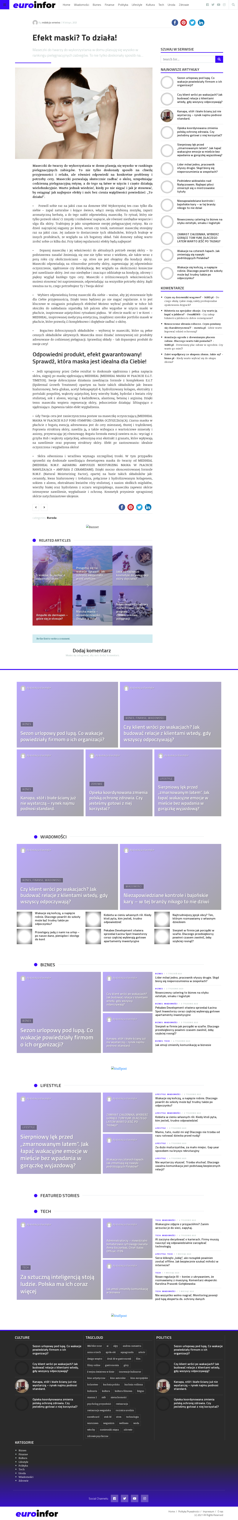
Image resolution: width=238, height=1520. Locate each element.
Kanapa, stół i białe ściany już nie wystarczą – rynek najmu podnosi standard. (199, 115)
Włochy (91, 1429)
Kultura (150, 4)
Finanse (109, 4)
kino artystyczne (96, 1378)
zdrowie (128, 1429)
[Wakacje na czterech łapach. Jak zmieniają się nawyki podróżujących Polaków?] (167, 255)
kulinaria (92, 1391)
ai (107, 1346)
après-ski (111, 1352)
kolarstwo (92, 1384)
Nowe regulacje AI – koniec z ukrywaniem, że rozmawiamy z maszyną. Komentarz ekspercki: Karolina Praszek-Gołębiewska (186, 1280)
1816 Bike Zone (94, 1346)
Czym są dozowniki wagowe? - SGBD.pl (188, 297)
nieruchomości (118, 1397)
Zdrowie (184, 4)
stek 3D (107, 1416)
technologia (132, 1416)
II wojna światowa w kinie (100, 1371)
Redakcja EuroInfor (40, 687)
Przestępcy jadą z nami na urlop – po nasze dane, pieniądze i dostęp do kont (57, 935)
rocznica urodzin (125, 1410)
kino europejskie (139, 1378)
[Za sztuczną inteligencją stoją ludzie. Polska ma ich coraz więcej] (59, 1259)
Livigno (140, 1391)
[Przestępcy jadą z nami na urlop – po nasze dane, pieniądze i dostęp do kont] (24, 936)
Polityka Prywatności (189, 1511)
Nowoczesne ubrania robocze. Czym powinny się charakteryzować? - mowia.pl (192, 325)
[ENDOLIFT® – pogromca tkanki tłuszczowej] (53, 606)
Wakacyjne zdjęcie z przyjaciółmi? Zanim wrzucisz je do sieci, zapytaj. (182, 1226)
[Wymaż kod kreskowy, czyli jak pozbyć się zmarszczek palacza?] (92, 566)
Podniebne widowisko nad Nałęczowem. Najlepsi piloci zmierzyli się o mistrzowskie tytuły (196, 186)
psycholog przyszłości (99, 1403)
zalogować (83, 655)
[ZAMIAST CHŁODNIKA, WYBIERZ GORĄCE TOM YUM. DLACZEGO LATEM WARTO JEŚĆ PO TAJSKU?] (167, 238)
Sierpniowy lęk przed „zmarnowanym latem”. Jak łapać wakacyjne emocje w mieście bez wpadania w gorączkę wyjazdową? (199, 149)
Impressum (208, 1511)
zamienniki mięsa (109, 1429)
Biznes (97, 4)
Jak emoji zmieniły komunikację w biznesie (183, 1045)
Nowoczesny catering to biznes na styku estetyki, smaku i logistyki (199, 221)
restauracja (122, 1403)
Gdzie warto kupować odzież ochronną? (193, 329)
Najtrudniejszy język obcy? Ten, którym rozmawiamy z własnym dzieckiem (194, 918)
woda (136, 1423)
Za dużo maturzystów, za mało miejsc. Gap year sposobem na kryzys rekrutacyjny (187, 1149)
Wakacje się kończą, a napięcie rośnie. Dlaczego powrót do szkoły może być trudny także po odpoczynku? (200, 272)
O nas (220, 1511)
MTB (104, 1397)
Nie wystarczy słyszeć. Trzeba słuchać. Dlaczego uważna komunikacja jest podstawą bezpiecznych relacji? (187, 1165)
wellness (123, 1423)
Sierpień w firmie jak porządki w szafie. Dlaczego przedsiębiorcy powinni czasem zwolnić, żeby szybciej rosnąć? (193, 935)
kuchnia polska (111, 1384)
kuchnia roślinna (133, 1384)
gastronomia (112, 1365)
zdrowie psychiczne (97, 1436)
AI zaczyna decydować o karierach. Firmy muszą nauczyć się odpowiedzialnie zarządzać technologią (187, 1243)
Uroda (171, 4)
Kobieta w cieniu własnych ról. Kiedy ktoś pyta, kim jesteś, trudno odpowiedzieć (127, 918)
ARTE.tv (141, 1352)
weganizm (108, 1423)
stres (118, 1416)
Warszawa (92, 1423)
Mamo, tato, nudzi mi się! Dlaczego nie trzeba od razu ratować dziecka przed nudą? (187, 1134)
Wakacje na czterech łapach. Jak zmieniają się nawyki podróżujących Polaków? (198, 254)
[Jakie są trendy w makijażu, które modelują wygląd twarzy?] (53, 566)
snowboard (93, 1416)
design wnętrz (94, 1358)
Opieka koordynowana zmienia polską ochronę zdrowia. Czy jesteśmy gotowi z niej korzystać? (199, 131)
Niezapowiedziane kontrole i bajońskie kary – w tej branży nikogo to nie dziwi (196, 204)
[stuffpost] (119, 1068)
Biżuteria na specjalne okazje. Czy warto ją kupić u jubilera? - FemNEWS (190, 312)
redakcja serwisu (51, 22)
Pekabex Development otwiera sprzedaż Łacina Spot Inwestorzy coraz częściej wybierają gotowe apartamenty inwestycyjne (125, 935)
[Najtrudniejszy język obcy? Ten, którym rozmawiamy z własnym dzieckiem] (162, 919)
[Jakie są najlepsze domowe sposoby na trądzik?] (92, 606)
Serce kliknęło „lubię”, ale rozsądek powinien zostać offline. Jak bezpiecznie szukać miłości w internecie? (186, 1261)
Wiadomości (81, 4)
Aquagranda (127, 1352)
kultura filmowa (123, 1391)
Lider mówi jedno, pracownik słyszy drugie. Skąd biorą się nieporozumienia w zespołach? (197, 168)
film (138, 1358)
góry (126, 1365)
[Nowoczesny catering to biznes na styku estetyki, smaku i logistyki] (167, 221)
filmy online (93, 1365)
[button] (37, 586)
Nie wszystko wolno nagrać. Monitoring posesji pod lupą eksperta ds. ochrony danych (186, 1297)
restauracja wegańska (99, 1410)
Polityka (123, 4)
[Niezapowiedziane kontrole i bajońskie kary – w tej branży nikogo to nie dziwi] (167, 205)
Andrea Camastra (132, 1346)
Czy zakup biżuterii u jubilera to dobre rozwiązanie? (189, 316)
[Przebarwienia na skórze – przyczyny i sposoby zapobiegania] (132, 606)
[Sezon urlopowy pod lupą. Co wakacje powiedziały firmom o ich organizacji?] (167, 82)
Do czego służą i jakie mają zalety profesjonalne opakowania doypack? (191, 301)
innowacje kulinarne (130, 1371)
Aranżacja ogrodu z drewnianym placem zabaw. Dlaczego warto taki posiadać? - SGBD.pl (189, 340)
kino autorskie (118, 1378)
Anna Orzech (94, 1352)
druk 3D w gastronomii (119, 1358)
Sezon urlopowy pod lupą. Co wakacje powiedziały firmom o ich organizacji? (199, 81)
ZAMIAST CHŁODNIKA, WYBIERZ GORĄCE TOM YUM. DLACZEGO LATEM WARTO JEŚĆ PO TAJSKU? (198, 237)
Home (66, 4)
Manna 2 (92, 1397)
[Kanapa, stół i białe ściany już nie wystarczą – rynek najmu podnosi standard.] (167, 115)
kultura (106, 1391)
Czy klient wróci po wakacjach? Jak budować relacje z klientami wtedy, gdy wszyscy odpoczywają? (199, 98)
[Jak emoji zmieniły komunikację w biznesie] (128, 1279)
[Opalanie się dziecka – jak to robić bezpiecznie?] (132, 566)
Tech (161, 4)
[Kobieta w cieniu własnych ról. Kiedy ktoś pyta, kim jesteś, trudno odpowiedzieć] (93, 919)
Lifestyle (137, 4)
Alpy (115, 1346)
